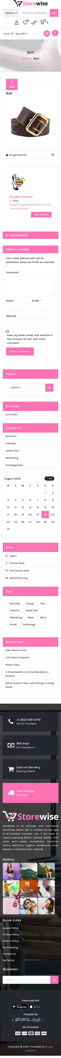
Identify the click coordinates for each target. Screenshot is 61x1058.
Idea (42, 603)
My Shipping (10, 947)
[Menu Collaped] (46, 33)
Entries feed (16, 563)
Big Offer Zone (14, 33)
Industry (10, 443)
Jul (11, 84)
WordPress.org (18, 577)
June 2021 (11, 414)
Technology (29, 624)
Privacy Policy (11, 934)
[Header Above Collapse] (55, 33)
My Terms (8, 960)
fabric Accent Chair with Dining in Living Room (29, 685)
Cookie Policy (11, 927)
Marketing (11, 457)
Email (36, 300)
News (31, 617)
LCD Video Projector (17, 657)
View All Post (41, 214)
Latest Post (12, 450)
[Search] (49, 388)
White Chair (12, 664)
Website (11, 315)
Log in (13, 555)
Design (30, 603)
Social (13, 624)
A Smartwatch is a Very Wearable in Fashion (26, 673)
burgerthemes (21, 196)
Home (26, 58)
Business (10, 436)
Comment (13, 272)
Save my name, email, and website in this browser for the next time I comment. (29, 339)
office (43, 617)
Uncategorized (14, 465)
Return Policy (11, 940)
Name (10, 300)
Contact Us (9, 953)
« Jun (49, 478)
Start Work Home (16, 650)
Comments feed (19, 570)
